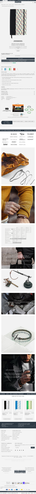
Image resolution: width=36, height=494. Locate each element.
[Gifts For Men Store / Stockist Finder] (18, 139)
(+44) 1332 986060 (30, 456)
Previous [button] (13, 41)
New (1, 0)
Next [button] (22, 41)
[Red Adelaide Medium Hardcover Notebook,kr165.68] (14, 69)
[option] (9, 425)
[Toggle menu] (0, 2)
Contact (20, 456)
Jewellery (5, 0)
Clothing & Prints (11, 0)
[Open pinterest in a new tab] (23, 450)
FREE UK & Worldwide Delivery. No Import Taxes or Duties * (26, 0)
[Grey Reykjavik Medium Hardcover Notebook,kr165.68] (7, 405)
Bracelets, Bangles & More (18, 121)
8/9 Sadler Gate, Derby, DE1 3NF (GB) (12, 456)
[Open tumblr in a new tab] (17, 450)
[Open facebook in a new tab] (21, 450)
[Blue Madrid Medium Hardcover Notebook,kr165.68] (6, 69)
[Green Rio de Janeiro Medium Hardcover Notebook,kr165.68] (10, 69)
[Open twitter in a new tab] (19, 450)
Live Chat (24, 456)
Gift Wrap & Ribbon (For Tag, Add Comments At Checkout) (7, 54)
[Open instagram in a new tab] (15, 450)
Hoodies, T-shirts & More (29, 121)
